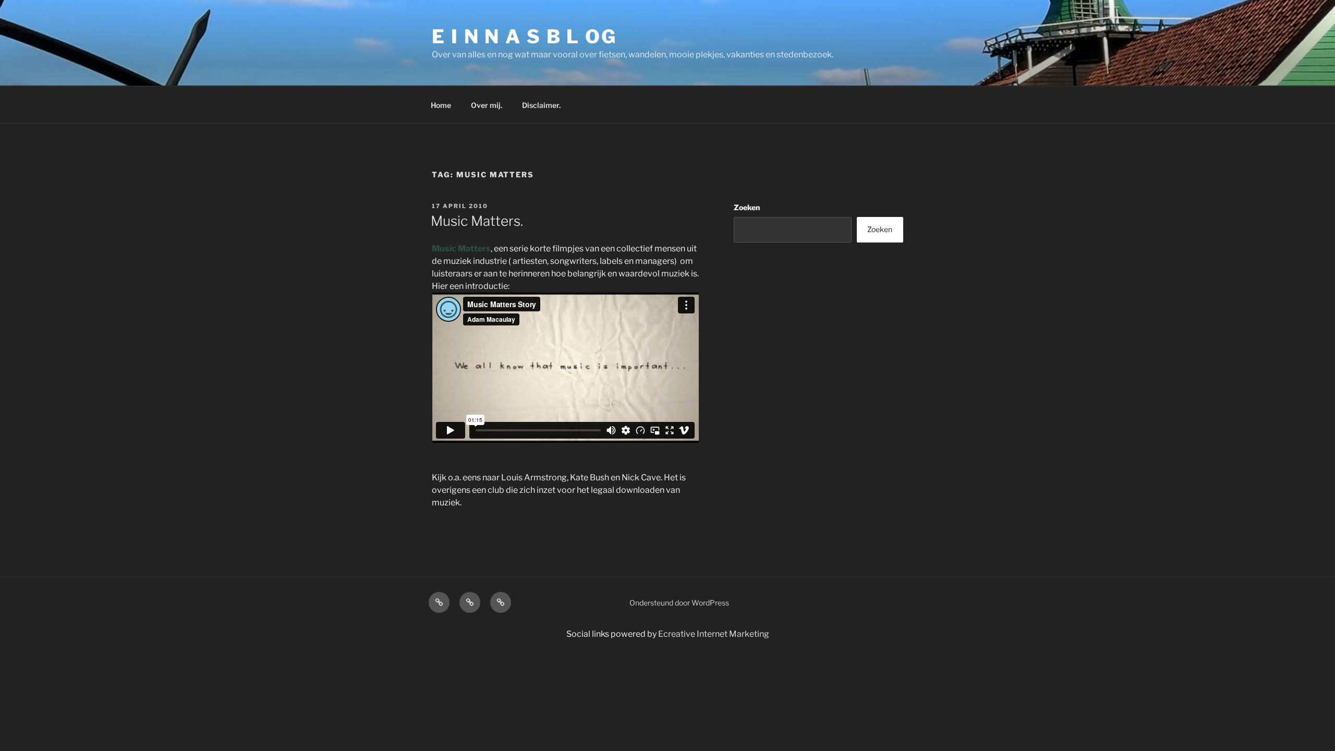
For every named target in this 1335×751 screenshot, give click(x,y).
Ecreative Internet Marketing (713, 634)
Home (441, 105)
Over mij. (486, 105)
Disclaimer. (541, 105)
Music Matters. (477, 221)
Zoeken (747, 207)
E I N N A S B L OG (524, 36)
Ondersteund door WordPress (679, 602)
